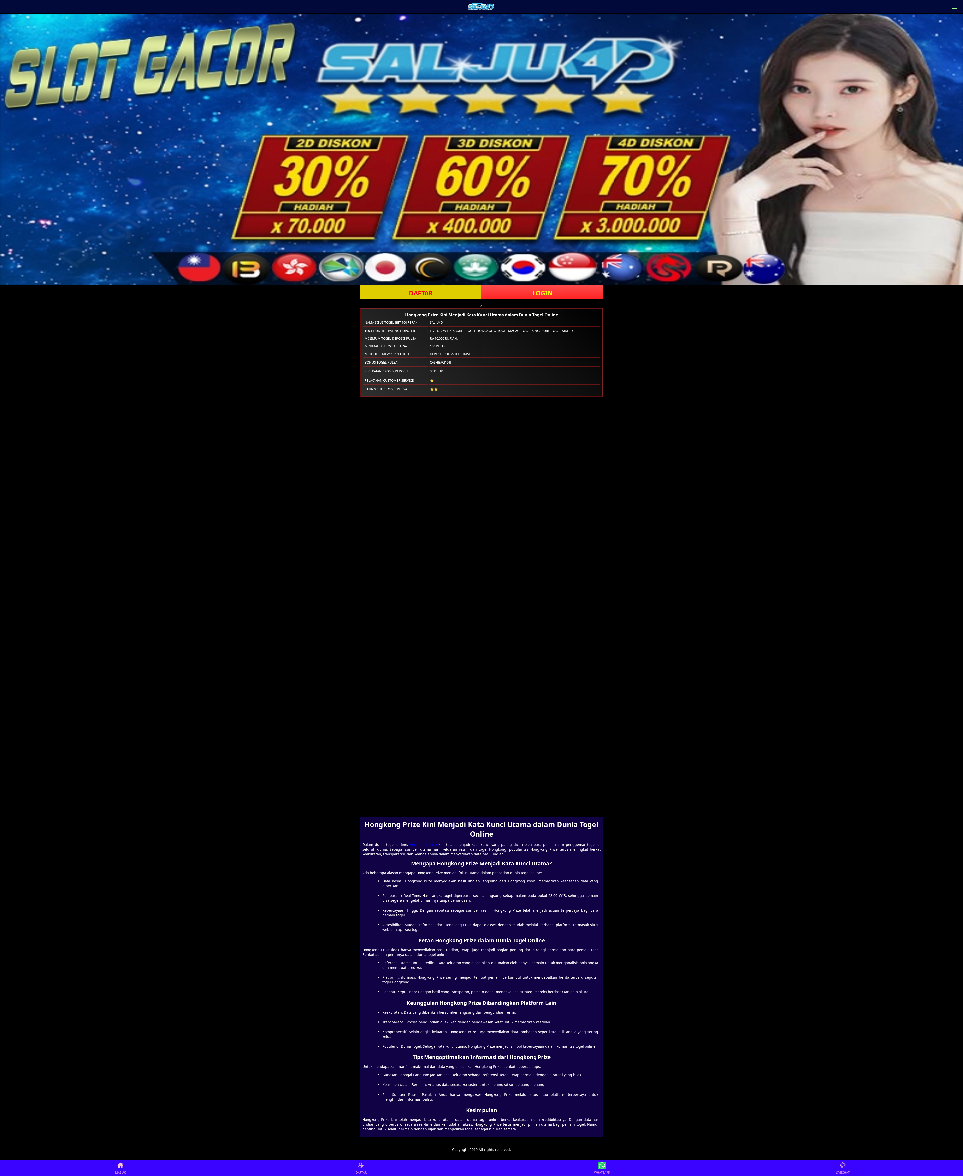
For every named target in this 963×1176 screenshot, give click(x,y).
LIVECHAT (843, 1172)
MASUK (120, 1172)
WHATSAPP (602, 1172)
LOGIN (542, 293)
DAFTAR (421, 293)
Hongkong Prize (423, 844)
